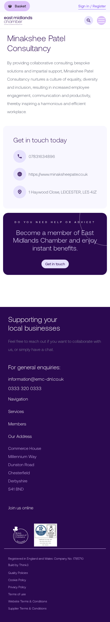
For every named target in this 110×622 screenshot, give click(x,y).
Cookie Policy (17, 580)
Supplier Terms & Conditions (27, 608)
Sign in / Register (92, 6)
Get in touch (55, 264)
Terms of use (17, 594)
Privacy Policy (17, 587)
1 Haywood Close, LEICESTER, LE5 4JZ (63, 191)
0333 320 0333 (24, 388)
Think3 (23, 565)
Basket (20, 6)
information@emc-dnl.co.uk (36, 379)
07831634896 (42, 156)
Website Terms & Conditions (27, 601)
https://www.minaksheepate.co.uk (58, 174)
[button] (18, 20)
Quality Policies (18, 572)
